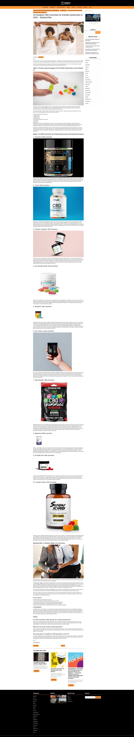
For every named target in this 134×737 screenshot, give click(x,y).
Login (90, 7)
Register (85, 7)
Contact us (69, 699)
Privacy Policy (70, 701)
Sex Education (63, 10)
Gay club (87, 77)
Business (87, 66)
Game (86, 75)
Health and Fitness (61, 7)
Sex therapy (87, 94)
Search (92, 29)
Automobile (87, 64)
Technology (52, 7)
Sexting (34, 726)
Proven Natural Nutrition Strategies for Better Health (92, 40)
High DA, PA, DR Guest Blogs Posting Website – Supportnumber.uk (46, 10)
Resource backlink (36, 642)
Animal (86, 62)
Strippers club (88, 99)
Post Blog (79, 7)
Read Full (37, 671)
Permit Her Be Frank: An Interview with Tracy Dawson (57, 670)
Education (87, 71)
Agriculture (87, 60)
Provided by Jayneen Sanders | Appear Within (40, 663)
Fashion (68, 7)
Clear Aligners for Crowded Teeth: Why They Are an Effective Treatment (92, 50)
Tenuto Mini (53, 589)
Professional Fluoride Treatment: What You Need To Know (92, 46)
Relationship (45, 7)
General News (88, 79)
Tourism (86, 103)
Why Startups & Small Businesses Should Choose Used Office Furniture (92, 53)
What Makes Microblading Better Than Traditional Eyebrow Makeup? (92, 43)
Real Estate (87, 88)
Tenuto (41, 582)
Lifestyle (74, 7)
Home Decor (87, 84)
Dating (86, 69)
